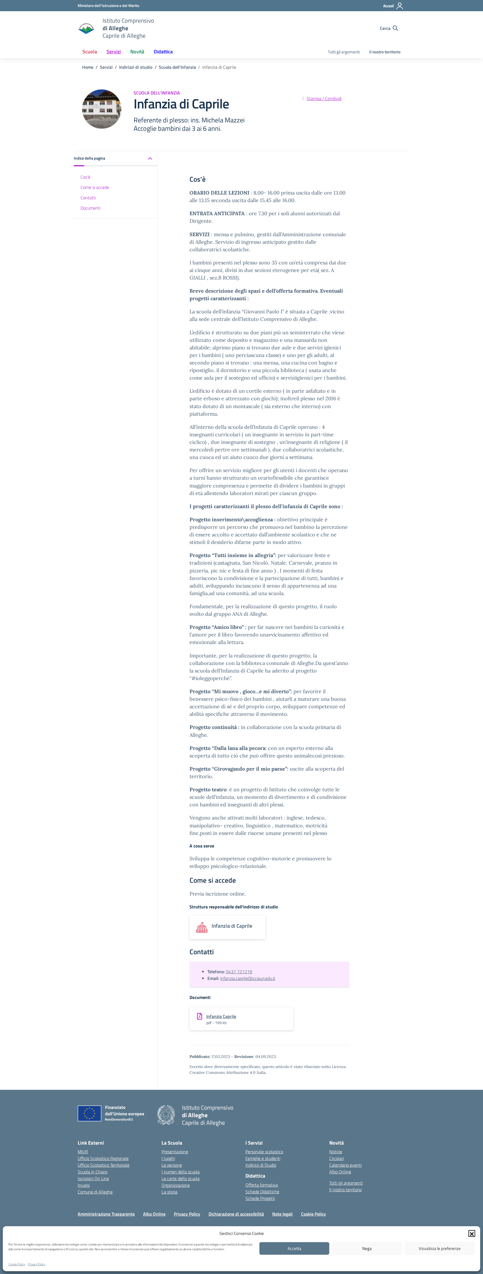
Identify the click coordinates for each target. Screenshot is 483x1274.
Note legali (282, 1214)
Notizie (335, 1151)
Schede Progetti (260, 1198)
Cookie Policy (16, 1264)
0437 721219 (239, 971)
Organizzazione (176, 1185)
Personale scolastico (264, 1151)
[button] (472, 1233)
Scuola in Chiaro (92, 1171)
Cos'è (85, 177)
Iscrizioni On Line (93, 1178)
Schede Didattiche (262, 1191)
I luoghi (168, 1158)
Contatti (88, 197)
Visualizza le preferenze (440, 1248)
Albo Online (340, 1171)
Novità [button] (137, 51)
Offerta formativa (261, 1184)
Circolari (336, 1158)
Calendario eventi (345, 1165)
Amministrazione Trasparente (106, 1214)
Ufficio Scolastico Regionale (103, 1158)
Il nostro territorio (385, 52)
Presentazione (175, 1151)
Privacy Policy (36, 1264)
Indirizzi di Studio (260, 1165)
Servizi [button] (113, 51)
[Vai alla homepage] (87, 28)
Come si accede (94, 187)
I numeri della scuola (181, 1171)
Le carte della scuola (181, 1178)
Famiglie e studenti (262, 1158)
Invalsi (84, 1185)
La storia (169, 1191)
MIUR (83, 1151)
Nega (367, 1248)
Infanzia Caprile (221, 1016)
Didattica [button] (163, 51)
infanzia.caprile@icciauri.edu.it (247, 978)
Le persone (172, 1165)
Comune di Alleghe (95, 1191)
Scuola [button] (89, 51)
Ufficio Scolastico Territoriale (103, 1165)
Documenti (90, 207)
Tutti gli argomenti (344, 52)
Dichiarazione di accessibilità (236, 1214)
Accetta (294, 1248)
